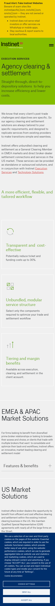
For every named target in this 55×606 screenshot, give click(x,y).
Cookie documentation (13, 576)
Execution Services (15, 58)
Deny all (26, 592)
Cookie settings (26, 584)
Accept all (26, 600)
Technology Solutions (30, 172)
